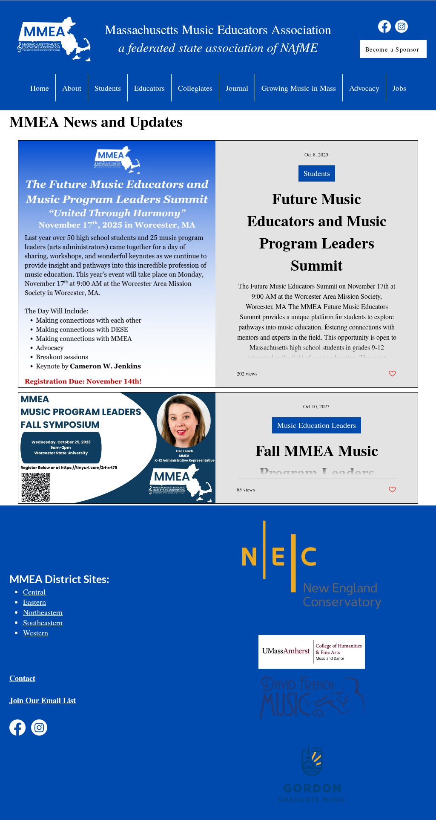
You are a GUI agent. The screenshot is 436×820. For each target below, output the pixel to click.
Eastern (34, 602)
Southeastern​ (43, 622)
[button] (72, 87)
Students (317, 173)
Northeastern (43, 612)
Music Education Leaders (316, 425)
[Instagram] (401, 26)
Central (34, 591)
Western (35, 632)
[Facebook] (384, 26)
